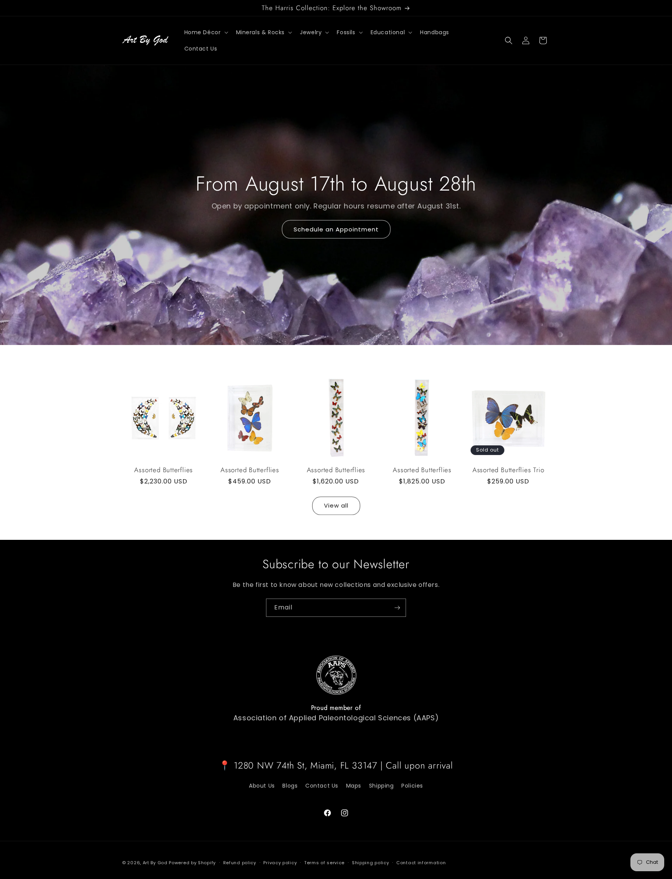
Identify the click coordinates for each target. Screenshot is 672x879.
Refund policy (239, 863)
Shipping (381, 786)
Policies (412, 786)
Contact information (421, 863)
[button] (205, 32)
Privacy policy (280, 863)
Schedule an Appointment (336, 229)
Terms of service (324, 863)
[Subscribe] (397, 608)
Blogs (290, 786)
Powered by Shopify (192, 863)
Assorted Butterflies (163, 470)
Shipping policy (370, 863)
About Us (262, 786)
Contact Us (321, 786)
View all (336, 505)
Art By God (155, 863)
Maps (353, 786)
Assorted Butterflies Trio (508, 470)
